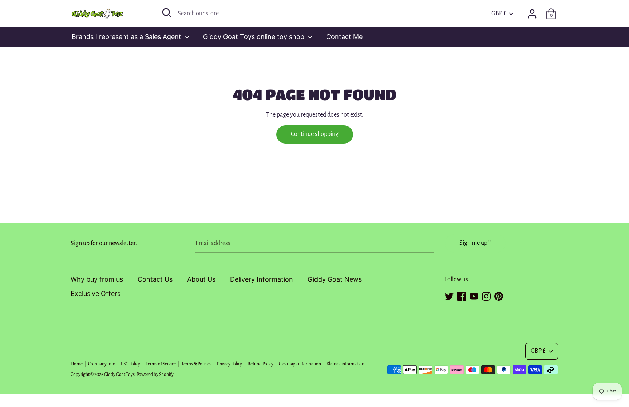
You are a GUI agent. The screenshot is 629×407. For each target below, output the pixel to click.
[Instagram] (486, 295)
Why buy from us (97, 279)
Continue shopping (315, 134)
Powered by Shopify (155, 374)
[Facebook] (461, 295)
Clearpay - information (300, 364)
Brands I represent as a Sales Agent (127, 36)
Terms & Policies (196, 364)
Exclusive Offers (95, 293)
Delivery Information (261, 279)
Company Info (101, 364)
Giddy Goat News (335, 279)
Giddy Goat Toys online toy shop (254, 36)
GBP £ (498, 13)
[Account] (532, 11)
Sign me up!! (475, 243)
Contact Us (155, 279)
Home (77, 364)
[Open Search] (166, 12)
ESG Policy (130, 364)
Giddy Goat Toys (119, 374)
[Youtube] (474, 295)
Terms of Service (161, 364)
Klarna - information (345, 364)
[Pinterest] (498, 295)
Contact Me (344, 36)
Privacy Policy (229, 364)
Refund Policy (260, 364)
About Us (201, 279)
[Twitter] (449, 295)
